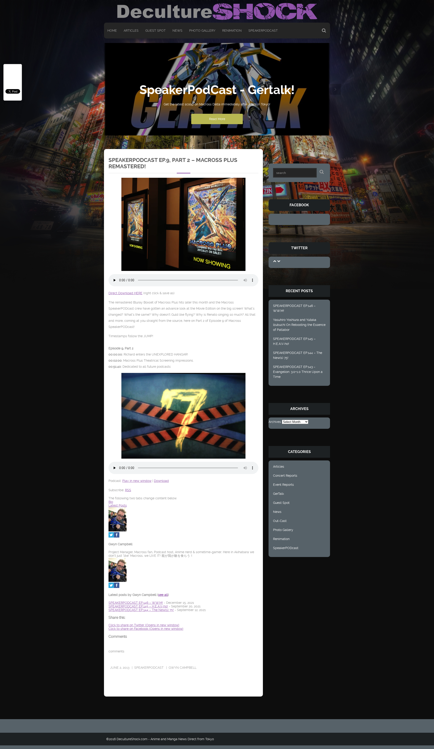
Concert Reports (285, 475)
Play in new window (136, 481)
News (177, 30)
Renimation (232, 30)
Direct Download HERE (125, 293)
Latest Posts (117, 505)
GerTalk (278, 493)
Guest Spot (155, 30)
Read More (217, 119)
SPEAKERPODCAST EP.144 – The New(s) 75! (297, 355)
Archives (275, 422)
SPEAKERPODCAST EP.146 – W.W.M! (294, 308)
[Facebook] (116, 536)
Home (112, 30)
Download (161, 481)
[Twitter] (111, 536)
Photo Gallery (202, 30)
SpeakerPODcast (263, 30)
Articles (131, 30)
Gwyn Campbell (182, 667)
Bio (110, 502)
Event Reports (283, 484)
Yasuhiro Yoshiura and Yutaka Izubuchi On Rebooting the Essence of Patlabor (299, 325)
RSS (128, 490)
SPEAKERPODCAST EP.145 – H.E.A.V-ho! (294, 341)
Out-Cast (280, 521)
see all (163, 595)
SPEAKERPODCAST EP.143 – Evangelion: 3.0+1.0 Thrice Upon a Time (298, 372)
